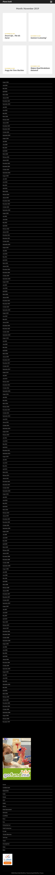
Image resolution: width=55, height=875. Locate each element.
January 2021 (6, 266)
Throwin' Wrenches (7, 834)
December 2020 (6, 269)
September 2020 (6, 278)
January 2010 (6, 515)
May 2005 (5, 681)
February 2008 (6, 587)
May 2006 (5, 653)
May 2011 (5, 466)
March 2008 (5, 584)
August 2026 (6, 82)
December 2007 (6, 593)
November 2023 (6, 166)
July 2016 (5, 397)
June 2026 (5, 85)
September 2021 (6, 244)
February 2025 (6, 119)
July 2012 (5, 437)
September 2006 (6, 640)
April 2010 (5, 506)
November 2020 (6, 272)
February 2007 (6, 625)
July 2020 (5, 285)
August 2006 (6, 643)
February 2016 (6, 406)
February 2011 (6, 475)
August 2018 (6, 338)
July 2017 (5, 375)
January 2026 (6, 97)
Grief (4, 800)
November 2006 (6, 634)
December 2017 (6, 359)
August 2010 (6, 494)
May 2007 (5, 615)
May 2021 (5, 257)
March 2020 (5, 294)
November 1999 (6, 721)
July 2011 (5, 459)
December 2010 (6, 481)
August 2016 (6, 394)
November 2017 (6, 363)
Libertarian (5, 812)
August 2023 (6, 175)
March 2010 (5, 509)
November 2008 (6, 559)
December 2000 (6, 703)
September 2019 (6, 310)
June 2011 (5, 462)
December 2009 (6, 519)
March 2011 (5, 472)
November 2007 (6, 597)
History (4, 806)
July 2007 (5, 609)
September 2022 (6, 210)
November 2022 (6, 203)
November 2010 (6, 484)
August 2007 (6, 606)
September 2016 (6, 391)
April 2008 (5, 581)
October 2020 (6, 275)
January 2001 (6, 700)
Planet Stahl (7, 2)
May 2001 (5, 687)
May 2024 (5, 147)
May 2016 (5, 400)
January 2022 (6, 232)
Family (4, 793)
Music (4, 818)
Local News (5, 815)
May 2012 (5, 444)
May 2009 (5, 540)
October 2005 (6, 665)
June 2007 (5, 612)
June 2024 (5, 144)
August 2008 (6, 568)
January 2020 (6, 297)
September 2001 (6, 684)
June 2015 (5, 419)
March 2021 (5, 263)
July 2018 (5, 341)
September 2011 (6, 453)
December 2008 (6, 556)
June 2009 (5, 537)
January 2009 (6, 553)
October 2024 (6, 132)
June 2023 (5, 182)
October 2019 (6, 306)
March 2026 (5, 94)
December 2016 (6, 384)
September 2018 (6, 335)
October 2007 (6, 600)
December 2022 (6, 200)
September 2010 (6, 490)
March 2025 (5, 116)
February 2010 (6, 512)
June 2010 (5, 500)
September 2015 (6, 416)
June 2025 (5, 110)
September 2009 (6, 528)
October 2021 (6, 241)
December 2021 (6, 235)
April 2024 (5, 150)
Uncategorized (6, 843)
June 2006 (5, 650)
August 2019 (6, 313)
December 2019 (6, 300)
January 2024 (6, 160)
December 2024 (6, 126)
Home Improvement (7, 809)
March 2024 (5, 154)
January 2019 (6, 322)
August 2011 (6, 456)
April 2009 (5, 544)
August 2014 (6, 431)
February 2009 (6, 550)
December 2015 (6, 409)
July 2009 (5, 534)
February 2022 (6, 228)
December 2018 (6, 325)
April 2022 (5, 225)
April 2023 (5, 188)
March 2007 (5, 622)
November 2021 (6, 238)
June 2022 (5, 219)
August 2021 (6, 247)
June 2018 (5, 344)
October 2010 (6, 487)
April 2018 (5, 350)
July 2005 (5, 675)
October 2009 (6, 525)
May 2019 (5, 319)
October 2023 (6, 169)
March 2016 (5, 403)
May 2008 (5, 578)
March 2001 (5, 693)
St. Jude (4, 831)
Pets (4, 822)
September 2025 (6, 104)
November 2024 (6, 129)
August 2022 (6, 213)
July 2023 (5, 178)
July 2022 (5, 216)
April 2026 (5, 91)
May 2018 (5, 347)
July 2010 (5, 497)
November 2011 (6, 450)
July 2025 (5, 107)
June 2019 (5, 316)
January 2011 (6, 478)
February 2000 (6, 718)
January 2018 (6, 356)
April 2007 (5, 618)
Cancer (4, 784)
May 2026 (5, 88)
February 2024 (6, 157)
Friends (4, 797)
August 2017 (6, 372)
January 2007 (6, 628)
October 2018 (6, 331)
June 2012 (5, 441)
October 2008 (6, 562)
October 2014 (6, 425)
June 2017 (5, 378)
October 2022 (6, 207)
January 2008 (6, 590)
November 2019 (6, 303)
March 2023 (5, 191)
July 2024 (5, 141)
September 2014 (6, 428)
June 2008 (5, 575)
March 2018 (5, 353)
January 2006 (6, 659)
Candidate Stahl (6, 787)
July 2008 (5, 572)
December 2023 (6, 163)
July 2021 (5, 250)
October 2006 (6, 637)
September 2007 (6, 603)
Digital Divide (6, 790)
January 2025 (6, 122)
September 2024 (6, 135)
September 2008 (6, 565)
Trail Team (5, 837)
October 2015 (6, 413)
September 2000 (6, 712)
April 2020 (5, 291)
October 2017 (6, 366)
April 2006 (5, 656)
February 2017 (6, 381)
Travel (4, 840)
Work (4, 850)
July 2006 (5, 647)
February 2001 (6, 696)
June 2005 (5, 678)
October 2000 (6, 709)
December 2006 (6, 631)
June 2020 (5, 288)
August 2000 (6, 715)
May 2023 (5, 185)
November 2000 (6, 706)
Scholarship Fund (6, 825)
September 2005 (6, 668)
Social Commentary (7, 828)
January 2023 (6, 197)
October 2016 (6, 388)
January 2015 (6, 422)
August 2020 (6, 281)
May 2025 (5, 113)
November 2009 (6, 522)
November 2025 (6, 101)
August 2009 (6, 531)
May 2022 (5, 222)
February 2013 (6, 434)
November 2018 (6, 328)
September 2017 (6, 369)
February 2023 (6, 194)
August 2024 (6, 138)
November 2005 (6, 662)
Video (4, 847)
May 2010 (5, 503)
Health (4, 803)
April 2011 (5, 469)
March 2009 (5, 547)
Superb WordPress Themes (37, 873)
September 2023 (6, 172)
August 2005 (6, 671)
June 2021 (5, 253)
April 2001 (5, 690)
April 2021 (5, 260)
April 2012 (5, 447)
